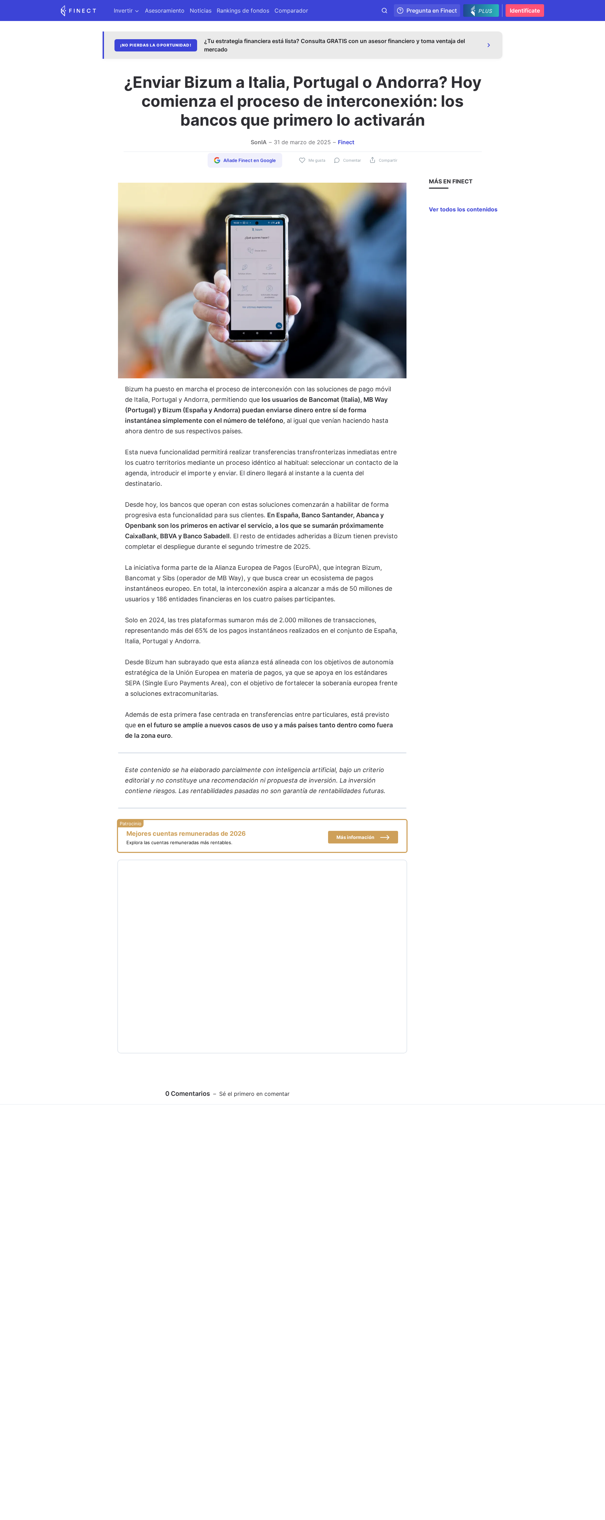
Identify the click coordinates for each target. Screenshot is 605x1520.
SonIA (259, 142)
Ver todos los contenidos (463, 209)
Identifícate (525, 10)
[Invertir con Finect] (78, 10)
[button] (363, 837)
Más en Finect (451, 181)
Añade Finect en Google (249, 160)
